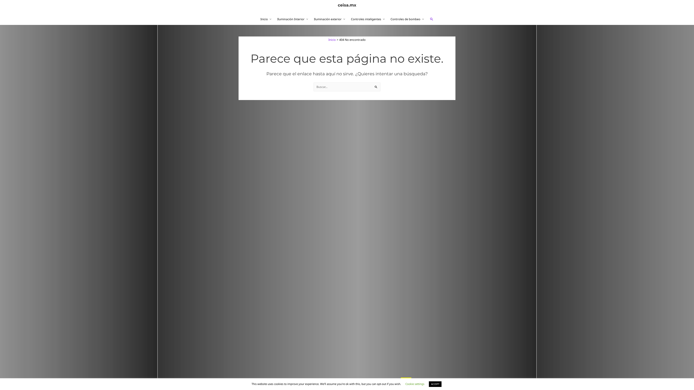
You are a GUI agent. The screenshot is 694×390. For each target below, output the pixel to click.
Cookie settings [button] (414, 384)
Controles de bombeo (405, 19)
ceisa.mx (347, 5)
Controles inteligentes (366, 19)
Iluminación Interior (291, 19)
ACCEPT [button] (435, 384)
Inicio (264, 19)
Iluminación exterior (328, 19)
